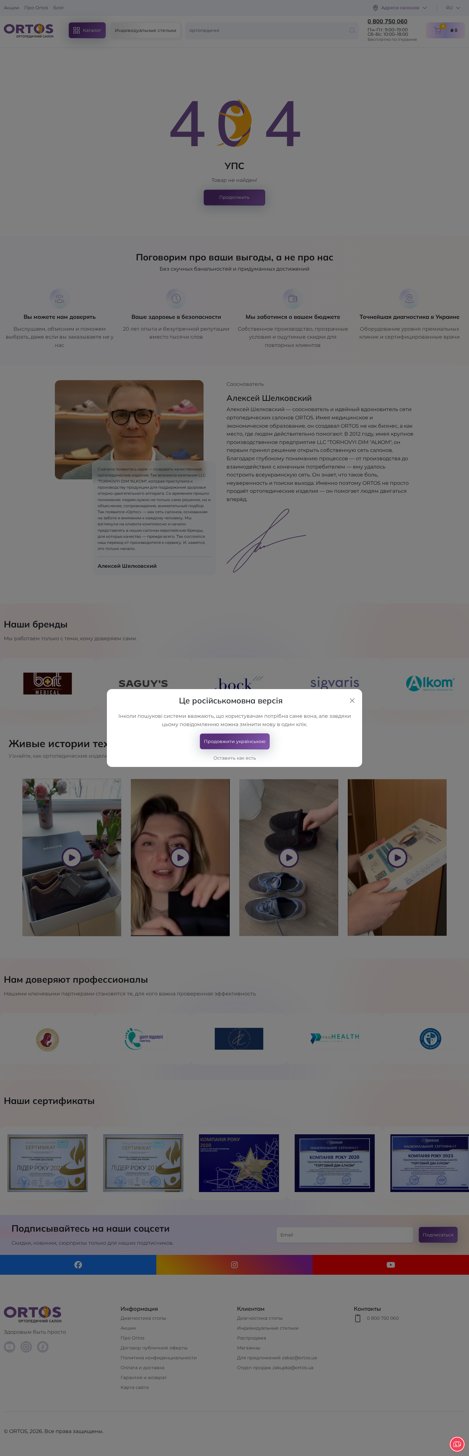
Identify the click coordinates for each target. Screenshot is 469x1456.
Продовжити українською (234, 741)
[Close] (352, 700)
